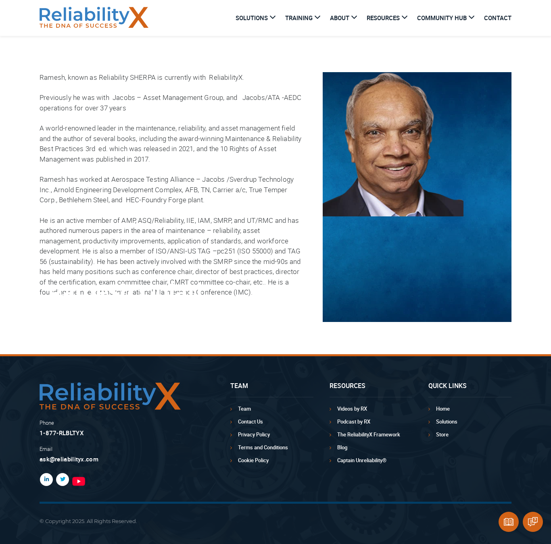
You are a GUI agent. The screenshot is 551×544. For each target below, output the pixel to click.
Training (299, 18)
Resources (383, 18)
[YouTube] (133, 481)
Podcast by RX (353, 421)
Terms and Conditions (263, 447)
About (339, 18)
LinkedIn (45, 479)
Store (442, 434)
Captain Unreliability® (361, 460)
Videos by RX (352, 408)
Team (244, 408)
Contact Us (250, 421)
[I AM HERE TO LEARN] (509, 522)
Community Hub (442, 18)
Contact (497, 18)
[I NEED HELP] (533, 522)
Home (443, 408)
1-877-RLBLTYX (62, 433)
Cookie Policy (253, 460)
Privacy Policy (254, 434)
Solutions (252, 18)
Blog (342, 447)
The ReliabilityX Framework (368, 434)
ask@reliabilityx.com (69, 459)
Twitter (61, 479)
